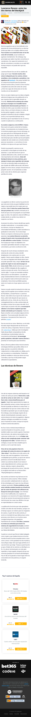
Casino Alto (3, 12)
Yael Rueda (14, 20)
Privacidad (16, 713)
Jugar (19, 623)
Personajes (10, 12)
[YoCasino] (15, 586)
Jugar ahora (19, 598)
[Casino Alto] (10, 2)
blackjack (12, 80)
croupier (8, 319)
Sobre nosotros (23, 713)
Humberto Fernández (10, 22)
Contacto (6, 713)
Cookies (11, 713)
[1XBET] (15, 637)
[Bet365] (15, 611)
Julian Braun (7, 330)
